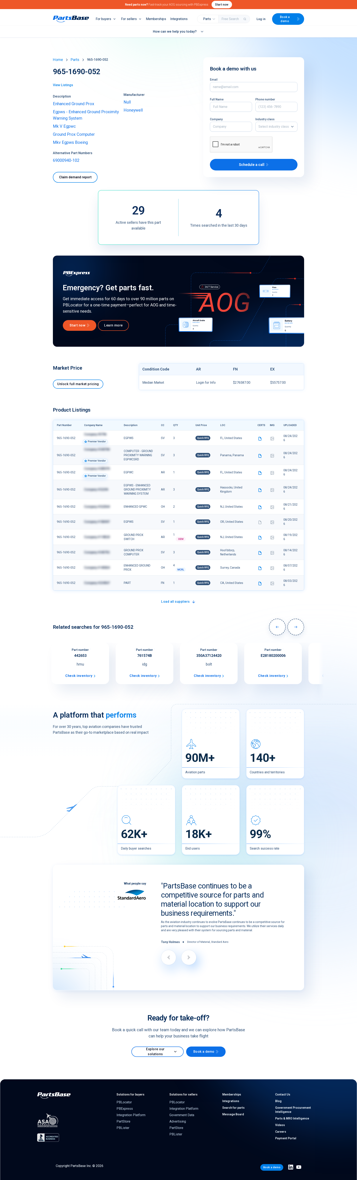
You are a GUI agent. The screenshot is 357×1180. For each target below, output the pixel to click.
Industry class (265, 119)
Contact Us (282, 1094)
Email (214, 79)
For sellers (129, 19)
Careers (280, 1131)
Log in (261, 19)
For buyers (103, 19)
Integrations (179, 19)
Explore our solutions (155, 1051)
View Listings (63, 85)
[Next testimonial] (188, 957)
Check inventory (78, 676)
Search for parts (233, 1107)
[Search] (245, 19)
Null (127, 102)
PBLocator (124, 1102)
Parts (75, 59)
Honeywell (133, 110)
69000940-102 (66, 160)
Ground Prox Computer (74, 134)
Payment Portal (285, 1138)
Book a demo (285, 19)
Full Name (217, 99)
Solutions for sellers (183, 1094)
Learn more (113, 325)
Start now (221, 4)
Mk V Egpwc (64, 126)
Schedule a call (251, 164)
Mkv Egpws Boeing (70, 142)
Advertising (177, 1121)
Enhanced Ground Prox (73, 103)
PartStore (123, 1121)
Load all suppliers (175, 602)
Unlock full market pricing (78, 384)
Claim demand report (75, 177)
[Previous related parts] (277, 627)
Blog (278, 1101)
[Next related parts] (295, 627)
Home (58, 59)
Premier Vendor (97, 441)
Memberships (156, 19)
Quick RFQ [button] (203, 438)
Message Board (233, 1114)
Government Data (181, 1115)
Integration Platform (131, 1115)
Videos (280, 1125)
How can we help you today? (175, 31)
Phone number (265, 99)
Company (216, 119)
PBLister (123, 1128)
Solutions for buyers (130, 1094)
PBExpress (125, 1109)
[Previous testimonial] (168, 957)
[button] (208, 19)
